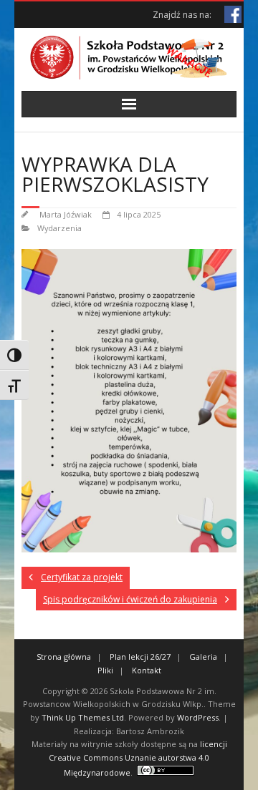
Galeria (203, 656)
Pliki (105, 670)
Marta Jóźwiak (65, 214)
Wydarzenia (59, 228)
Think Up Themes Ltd (83, 717)
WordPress (198, 717)
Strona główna (64, 656)
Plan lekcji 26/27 (140, 656)
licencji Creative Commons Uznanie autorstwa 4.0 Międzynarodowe (138, 757)
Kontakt (146, 670)
